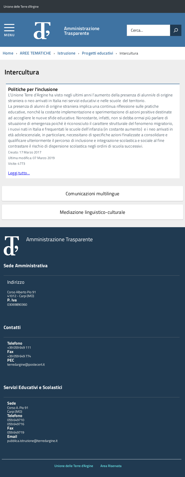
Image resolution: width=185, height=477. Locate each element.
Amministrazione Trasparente (81, 31)
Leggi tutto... (19, 173)
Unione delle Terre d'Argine (73, 465)
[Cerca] (175, 30)
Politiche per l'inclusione (33, 89)
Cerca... (137, 30)
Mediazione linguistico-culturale (92, 212)
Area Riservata (111, 465)
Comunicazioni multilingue (92, 193)
